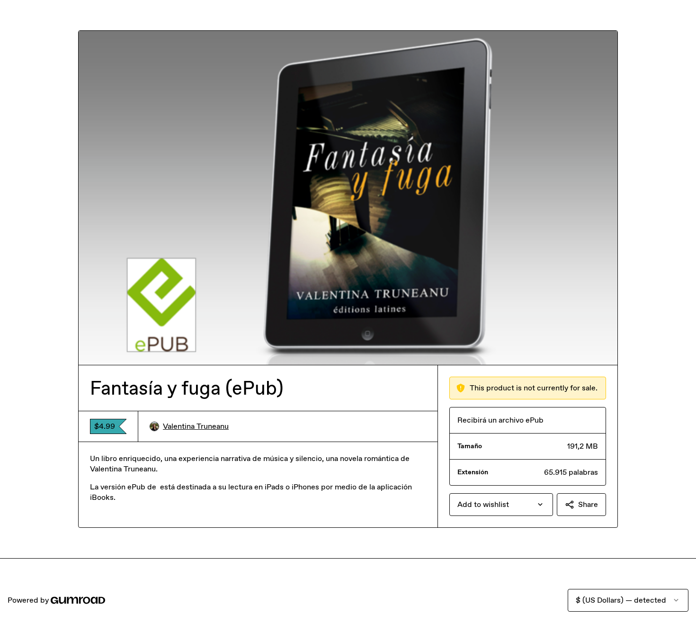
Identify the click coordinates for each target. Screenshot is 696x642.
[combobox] (501, 504)
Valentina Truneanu (196, 426)
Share (588, 504)
